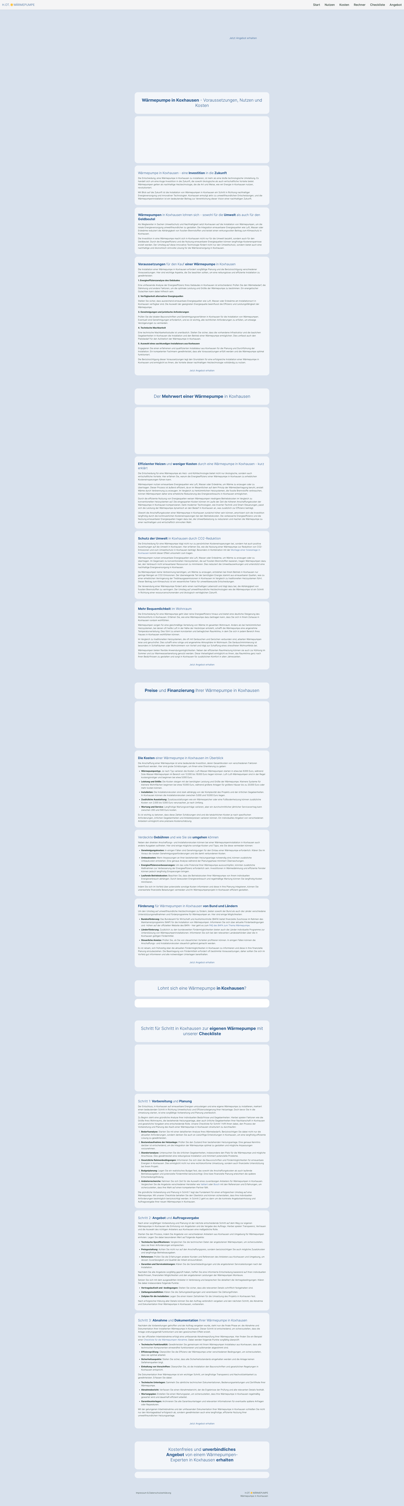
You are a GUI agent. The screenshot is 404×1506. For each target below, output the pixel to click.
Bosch (217, 1184)
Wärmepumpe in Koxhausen (254, 1496)
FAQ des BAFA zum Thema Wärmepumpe (229, 925)
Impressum (141, 1493)
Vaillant (204, 1184)
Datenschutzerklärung (160, 1493)
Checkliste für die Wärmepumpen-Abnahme (165, 1339)
